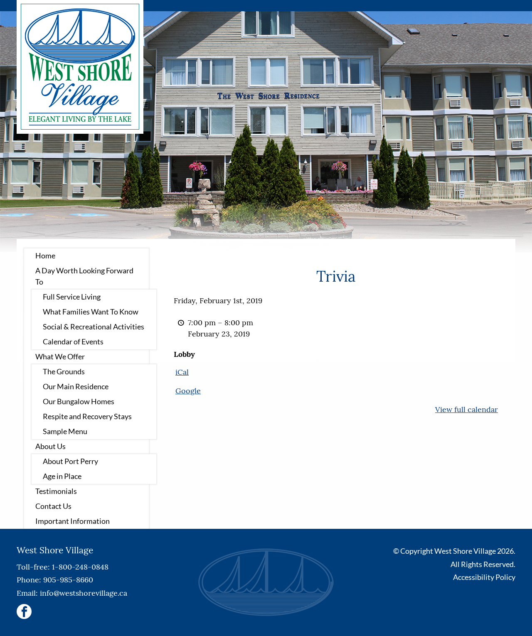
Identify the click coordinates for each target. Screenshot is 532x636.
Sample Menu (65, 431)
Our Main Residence (75, 386)
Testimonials (56, 491)
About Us (50, 446)
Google (188, 390)
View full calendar (466, 409)
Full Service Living (72, 296)
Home (45, 255)
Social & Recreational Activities (93, 326)
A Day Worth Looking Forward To (84, 276)
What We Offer (60, 356)
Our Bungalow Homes (78, 401)
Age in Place (62, 476)
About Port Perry (70, 461)
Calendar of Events (73, 341)
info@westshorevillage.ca (83, 593)
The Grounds (64, 371)
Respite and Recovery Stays (87, 416)
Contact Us (53, 506)
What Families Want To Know (90, 311)
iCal (182, 372)
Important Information (72, 520)
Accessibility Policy (484, 577)
